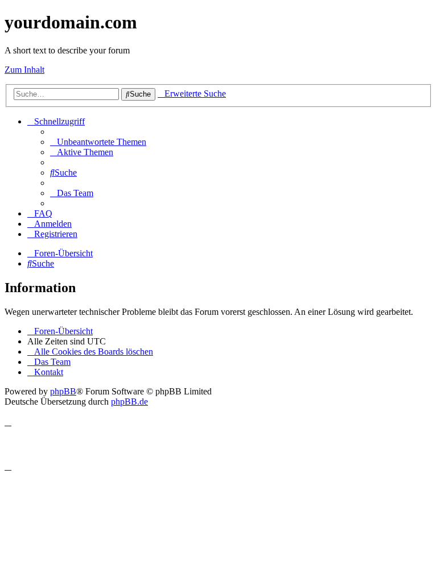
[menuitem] (98, 142)
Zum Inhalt (24, 69)
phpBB (63, 391)
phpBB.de (129, 401)
